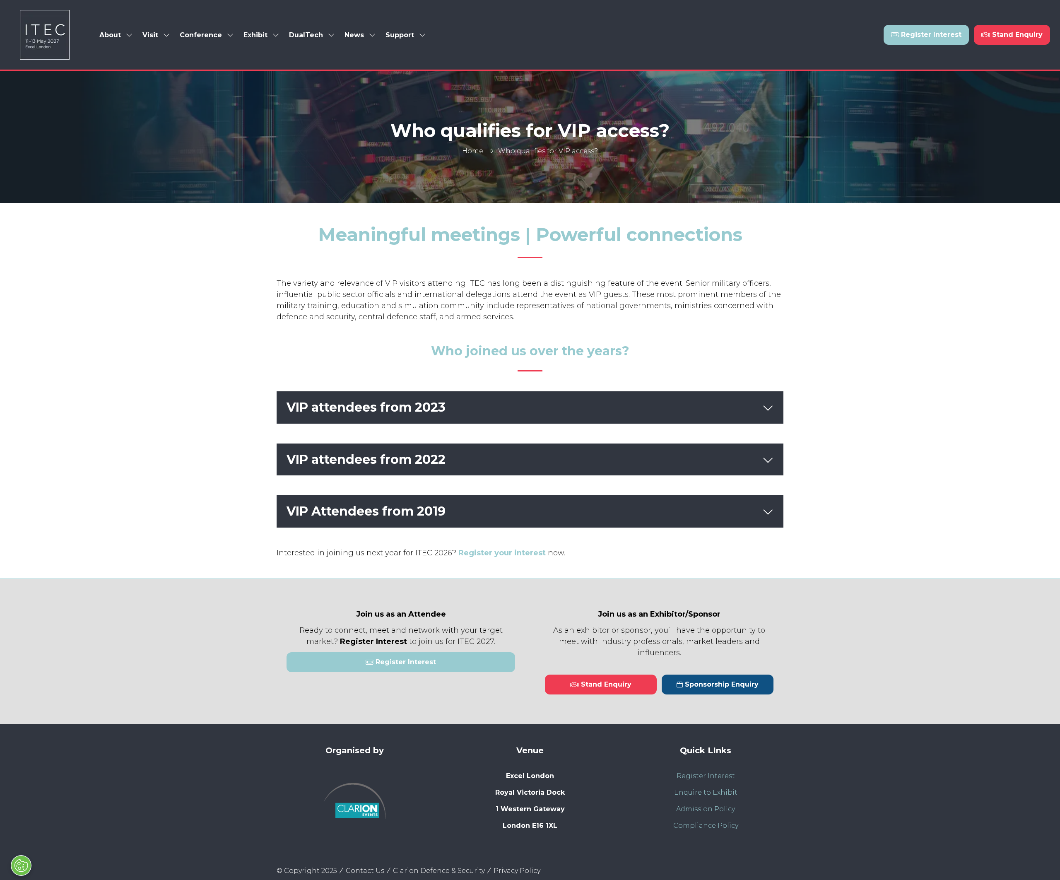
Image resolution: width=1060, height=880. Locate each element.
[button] (926, 35)
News (354, 35)
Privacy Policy (517, 871)
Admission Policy (705, 809)
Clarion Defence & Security (439, 871)
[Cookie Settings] (21, 865)
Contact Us (365, 871)
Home (472, 151)
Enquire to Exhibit (705, 792)
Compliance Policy (705, 825)
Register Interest (706, 776)
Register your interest (502, 552)
